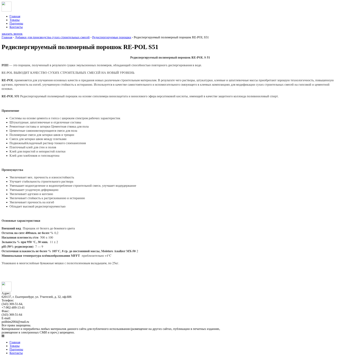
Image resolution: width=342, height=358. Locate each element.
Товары (15, 20)
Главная (15, 16)
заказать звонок (12, 33)
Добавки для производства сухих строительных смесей (52, 37)
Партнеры (16, 23)
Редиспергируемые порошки (111, 37)
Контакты (16, 27)
